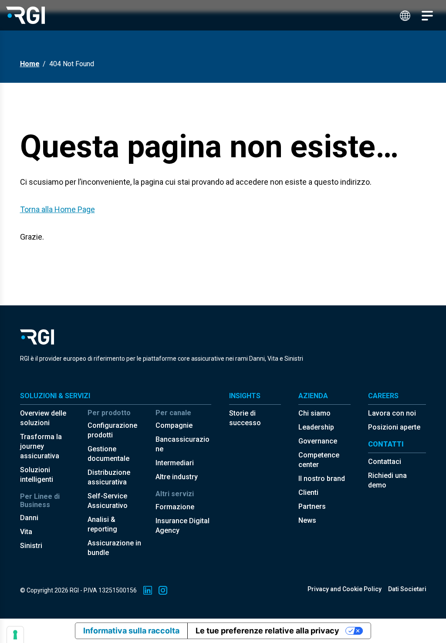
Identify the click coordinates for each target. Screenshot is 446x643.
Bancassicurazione (182, 444)
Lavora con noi (392, 413)
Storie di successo (245, 418)
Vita (26, 532)
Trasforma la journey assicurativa (41, 446)
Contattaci (384, 461)
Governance (317, 441)
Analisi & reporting (102, 524)
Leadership (316, 427)
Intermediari (174, 463)
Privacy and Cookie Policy (344, 588)
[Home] (25, 15)
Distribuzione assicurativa (109, 477)
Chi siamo (314, 413)
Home (30, 64)
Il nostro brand (321, 478)
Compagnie (174, 425)
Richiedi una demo (387, 480)
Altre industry (176, 477)
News (307, 520)
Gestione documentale (108, 454)
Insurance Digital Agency (182, 526)
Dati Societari (407, 588)
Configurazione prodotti (112, 430)
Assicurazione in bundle (114, 548)
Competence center (318, 460)
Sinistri (31, 545)
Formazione (174, 507)
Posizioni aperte (394, 427)
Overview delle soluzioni (43, 418)
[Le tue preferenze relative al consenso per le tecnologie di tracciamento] (15, 634)
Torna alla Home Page (57, 209)
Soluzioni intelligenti (36, 475)
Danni (29, 518)
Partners (312, 506)
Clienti (308, 492)
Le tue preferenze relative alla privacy (267, 630)
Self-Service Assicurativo (108, 501)
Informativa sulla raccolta (131, 630)
